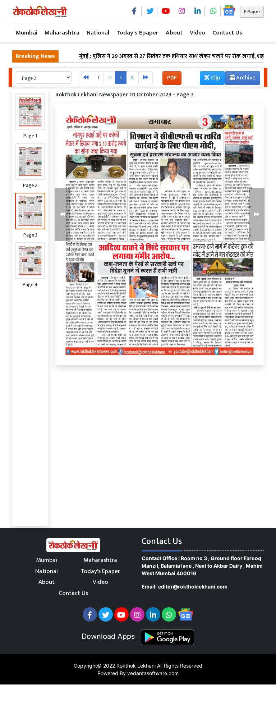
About (174, 33)
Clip (215, 78)
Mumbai (26, 33)
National (98, 33)
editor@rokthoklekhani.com (192, 586)
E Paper (252, 12)
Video (197, 33)
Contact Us (227, 33)
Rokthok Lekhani (136, 666)
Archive (245, 78)
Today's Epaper (137, 33)
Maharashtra (62, 33)
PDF (172, 78)
